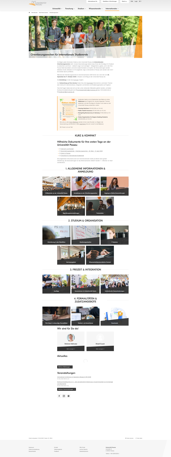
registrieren (82, 124)
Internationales (111, 9)
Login (136, 1)
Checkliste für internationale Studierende (72, 155)
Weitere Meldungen (64, 367)
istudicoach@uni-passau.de (66, 92)
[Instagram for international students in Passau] (64, 396)
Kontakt (56, 447)
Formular (76, 80)
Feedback (56, 451)
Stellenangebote (58, 449)
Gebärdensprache (83, 451)
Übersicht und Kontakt (67, 149)
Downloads (90, 83)
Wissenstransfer (95, 9)
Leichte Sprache (83, 449)
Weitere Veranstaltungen (65, 389)
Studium (81, 9)
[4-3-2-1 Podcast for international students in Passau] (69, 396)
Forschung (69, 9)
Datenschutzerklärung (34, 449)
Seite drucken (130, 438)
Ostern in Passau (65, 153)
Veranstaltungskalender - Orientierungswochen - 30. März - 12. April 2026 (82, 151)
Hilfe (132, 1)
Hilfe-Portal (82, 447)
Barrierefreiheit (32, 451)
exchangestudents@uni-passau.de (87, 90)
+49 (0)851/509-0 (114, 453)
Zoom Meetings (73, 122)
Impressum (31, 447)
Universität (56, 9)
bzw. (98, 90)
